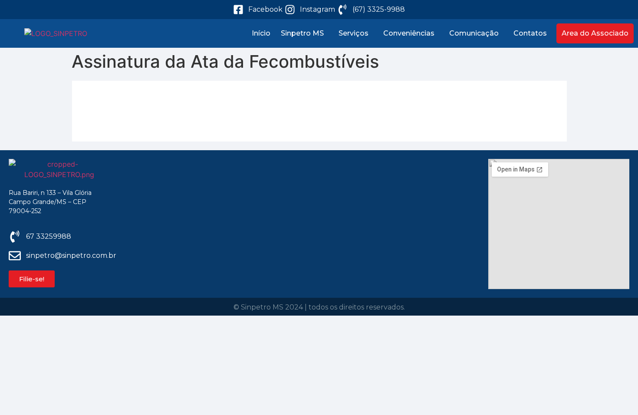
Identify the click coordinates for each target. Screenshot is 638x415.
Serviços (353, 33)
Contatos (530, 33)
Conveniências (408, 33)
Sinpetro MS (302, 33)
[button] (304, 33)
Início (261, 33)
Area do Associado (595, 33)
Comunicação (474, 33)
